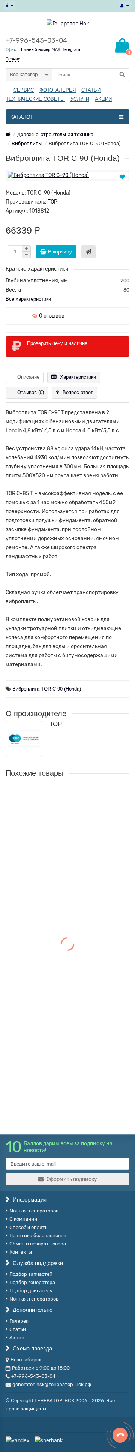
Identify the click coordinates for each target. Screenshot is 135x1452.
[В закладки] (122, 177)
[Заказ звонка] (120, 1435)
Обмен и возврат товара (37, 1244)
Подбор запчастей (30, 1274)
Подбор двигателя (30, 1290)
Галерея (18, 1321)
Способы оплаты (28, 1227)
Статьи (17, 1329)
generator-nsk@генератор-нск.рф (51, 1384)
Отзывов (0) (30, 392)
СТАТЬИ (90, 90)
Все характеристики (28, 299)
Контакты (20, 1252)
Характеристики (78, 377)
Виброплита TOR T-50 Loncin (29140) (56, 970)
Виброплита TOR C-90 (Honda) (46, 689)
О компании (23, 1219)
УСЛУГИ (79, 99)
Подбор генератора (32, 1282)
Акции (16, 1337)
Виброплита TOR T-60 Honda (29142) (55, 1049)
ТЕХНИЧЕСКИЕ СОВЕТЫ (35, 99)
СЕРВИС (24, 90)
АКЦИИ (103, 99)
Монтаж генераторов (33, 1211)
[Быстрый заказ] (88, 251)
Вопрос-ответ (78, 392)
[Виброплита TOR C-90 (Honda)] (67, 175)
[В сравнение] (122, 185)
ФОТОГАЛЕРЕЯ (57, 90)
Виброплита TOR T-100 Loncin (46, 797)
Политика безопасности (37, 1235)
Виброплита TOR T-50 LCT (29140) (52, 884)
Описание (28, 377)
